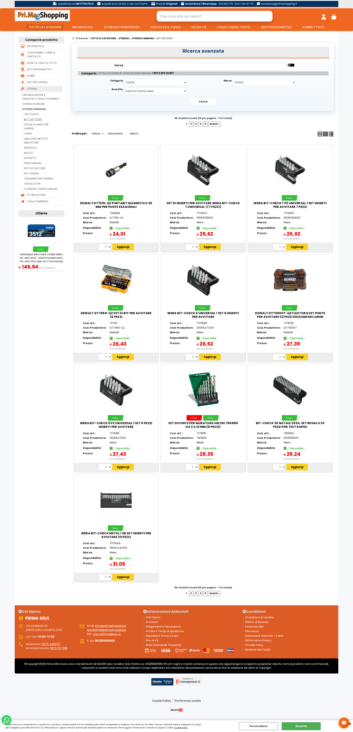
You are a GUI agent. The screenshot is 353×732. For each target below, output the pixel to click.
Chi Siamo (153, 617)
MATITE (28, 153)
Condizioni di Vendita (260, 617)
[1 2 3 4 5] (192, 357)
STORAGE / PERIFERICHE (121, 27)
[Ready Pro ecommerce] (176, 710)
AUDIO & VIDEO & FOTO (42, 63)
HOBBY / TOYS (313, 27)
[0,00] (333, 16)
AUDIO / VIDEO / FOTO (233, 27)
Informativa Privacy (259, 640)
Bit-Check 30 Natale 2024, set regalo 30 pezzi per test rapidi (290, 425)
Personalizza (258, 726)
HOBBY (31, 76)
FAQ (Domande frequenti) (164, 645)
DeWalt (114, 222)
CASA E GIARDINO (38, 201)
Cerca (118, 65)
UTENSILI (32, 88)
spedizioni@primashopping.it (106, 630)
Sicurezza (253, 631)
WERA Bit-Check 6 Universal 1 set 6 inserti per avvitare (203, 315)
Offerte (41, 213)
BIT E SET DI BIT (33, 119)
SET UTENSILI (31, 173)
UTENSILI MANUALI (34, 109)
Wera (200, 222)
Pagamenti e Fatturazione (164, 626)
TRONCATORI (32, 184)
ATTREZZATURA (36, 195)
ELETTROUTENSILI (37, 82)
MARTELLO (30, 148)
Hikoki (200, 442)
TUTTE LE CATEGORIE (45, 27)
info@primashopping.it (110, 626)
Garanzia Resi (255, 626)
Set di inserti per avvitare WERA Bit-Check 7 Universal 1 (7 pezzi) (203, 205)
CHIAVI (28, 133)
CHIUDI (350, 724)
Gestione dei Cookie (258, 649)
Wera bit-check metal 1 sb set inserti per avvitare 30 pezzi (116, 535)
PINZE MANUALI (33, 163)
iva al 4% (152, 640)
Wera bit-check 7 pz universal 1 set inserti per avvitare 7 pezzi (290, 205)
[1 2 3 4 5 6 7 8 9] (279, 247)
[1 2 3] (192, 247)
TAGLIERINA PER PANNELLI (39, 178)
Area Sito (117, 89)
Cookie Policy (181, 727)
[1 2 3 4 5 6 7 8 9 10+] (105, 247)
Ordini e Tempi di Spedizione (165, 631)
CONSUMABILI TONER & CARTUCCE (41, 54)
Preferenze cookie (188, 700)
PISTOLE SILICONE (34, 168)
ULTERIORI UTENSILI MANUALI (41, 189)
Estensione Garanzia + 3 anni (265, 636)
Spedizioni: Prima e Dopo (163, 636)
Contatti (152, 622)
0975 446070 (51, 644)
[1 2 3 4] (105, 577)
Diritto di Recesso (258, 622)
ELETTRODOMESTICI (276, 27)
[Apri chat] (344, 723)
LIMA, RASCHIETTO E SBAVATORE (36, 140)
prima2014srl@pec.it (107, 634)
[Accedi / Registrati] (323, 16)
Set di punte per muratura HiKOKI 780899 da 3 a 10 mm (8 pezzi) (203, 425)
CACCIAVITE (31, 114)
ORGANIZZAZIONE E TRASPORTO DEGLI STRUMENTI (40, 97)
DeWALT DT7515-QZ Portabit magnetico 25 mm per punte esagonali (116, 205)
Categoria (116, 80)
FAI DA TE (199, 27)
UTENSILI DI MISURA (33, 104)
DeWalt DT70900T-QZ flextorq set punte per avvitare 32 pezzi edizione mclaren (290, 315)
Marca (228, 80)
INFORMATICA (82, 27)
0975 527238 (58, 648)
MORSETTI (30, 158)
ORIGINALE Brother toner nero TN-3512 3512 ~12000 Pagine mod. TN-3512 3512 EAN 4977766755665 (41, 258)
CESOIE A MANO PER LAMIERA (36, 126)
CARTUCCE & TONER (165, 27)
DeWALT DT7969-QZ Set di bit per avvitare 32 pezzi (116, 315)
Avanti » (215, 123)
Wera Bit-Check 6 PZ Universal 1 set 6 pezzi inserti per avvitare (116, 425)
